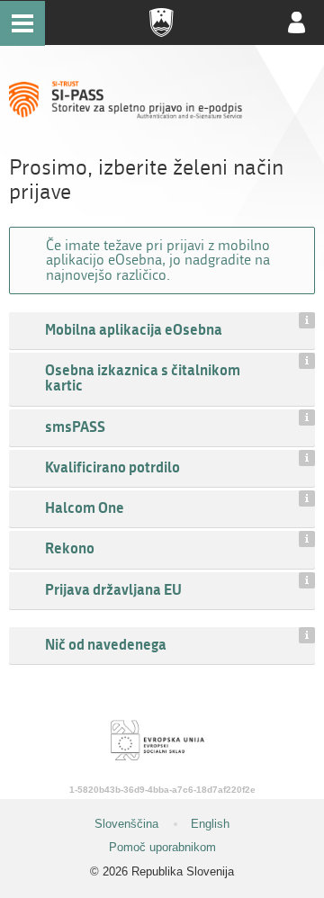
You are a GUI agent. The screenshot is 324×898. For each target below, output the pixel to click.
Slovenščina (126, 824)
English (210, 824)
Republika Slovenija (162, 22)
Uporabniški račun (297, 22)
